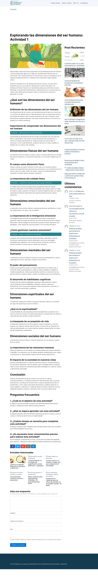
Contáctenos (84, 3)
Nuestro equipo (55, 3)
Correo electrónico (17, 521)
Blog (74, 3)
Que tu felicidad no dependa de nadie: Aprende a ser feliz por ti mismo (75, 121)
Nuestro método (67, 3)
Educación (13, 9)
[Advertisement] (49, 21)
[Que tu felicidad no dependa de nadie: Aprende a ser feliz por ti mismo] (75, 111)
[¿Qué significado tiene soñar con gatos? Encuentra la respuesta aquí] (75, 92)
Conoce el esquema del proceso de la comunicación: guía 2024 (74, 83)
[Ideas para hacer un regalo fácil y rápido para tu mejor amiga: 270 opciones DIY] (75, 169)
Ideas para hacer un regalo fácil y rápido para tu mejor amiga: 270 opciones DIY (75, 176)
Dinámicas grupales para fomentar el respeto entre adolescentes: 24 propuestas (75, 233)
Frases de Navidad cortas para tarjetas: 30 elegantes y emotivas (74, 151)
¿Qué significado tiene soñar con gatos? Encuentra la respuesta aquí (74, 102)
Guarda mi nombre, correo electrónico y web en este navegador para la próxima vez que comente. (35, 539)
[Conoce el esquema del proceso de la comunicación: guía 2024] (75, 73)
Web (11, 529)
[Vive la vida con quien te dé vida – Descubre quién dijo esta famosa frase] (75, 131)
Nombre (13, 513)
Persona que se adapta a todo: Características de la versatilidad (74, 162)
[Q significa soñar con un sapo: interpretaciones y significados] (75, 56)
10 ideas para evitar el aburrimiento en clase (77, 193)
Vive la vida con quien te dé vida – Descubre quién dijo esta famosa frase (75, 141)
